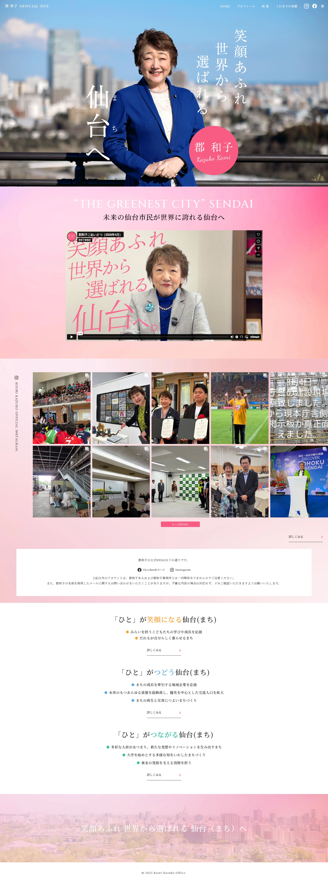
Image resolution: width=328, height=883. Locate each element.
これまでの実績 (286, 6)
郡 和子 (11, 5)
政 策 (265, 6)
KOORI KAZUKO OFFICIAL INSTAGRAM (16, 416)
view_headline (322, 6)
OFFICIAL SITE (34, 6)
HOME (225, 6)
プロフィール (246, 6)
